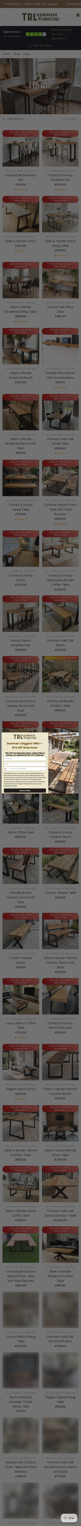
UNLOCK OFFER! (25, 791)
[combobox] (7, 769)
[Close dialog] (77, 734)
